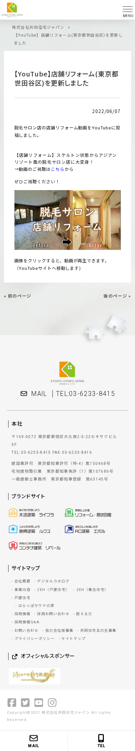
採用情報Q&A (26, 622)
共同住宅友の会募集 (98, 631)
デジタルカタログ (53, 581)
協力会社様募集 (59, 631)
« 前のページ (17, 296)
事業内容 (22, 590)
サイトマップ (73, 639)
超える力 (84, 614)
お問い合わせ (26, 631)
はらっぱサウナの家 (36, 606)
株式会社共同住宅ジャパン (38, 27)
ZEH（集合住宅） (92, 590)
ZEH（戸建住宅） (53, 590)
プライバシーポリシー (34, 639)
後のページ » (117, 296)
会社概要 (22, 581)
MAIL (39, 394)
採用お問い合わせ (53, 614)
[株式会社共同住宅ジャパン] (59, 10)
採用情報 (22, 614)
